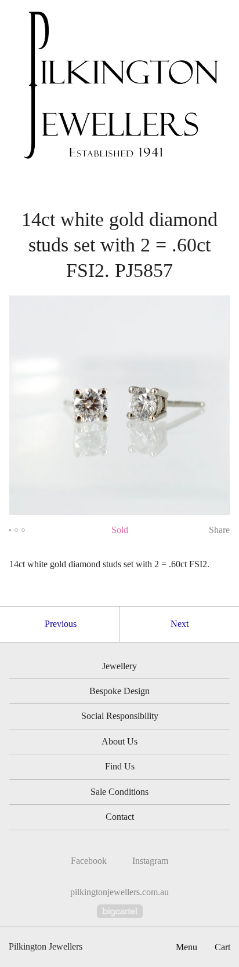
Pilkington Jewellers (45, 946)
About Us (119, 741)
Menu (186, 947)
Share (219, 530)
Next (180, 624)
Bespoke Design (119, 691)
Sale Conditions (119, 792)
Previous (61, 624)
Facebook (89, 861)
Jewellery (119, 666)
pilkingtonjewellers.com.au (119, 892)
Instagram (150, 861)
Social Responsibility (119, 716)
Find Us (120, 766)
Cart (222, 947)
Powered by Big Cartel (120, 911)
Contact (120, 817)
